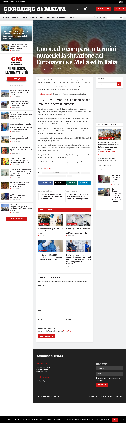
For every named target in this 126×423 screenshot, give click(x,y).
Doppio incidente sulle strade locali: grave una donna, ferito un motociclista (20, 195)
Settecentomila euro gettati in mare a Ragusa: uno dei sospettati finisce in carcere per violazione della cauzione (21, 126)
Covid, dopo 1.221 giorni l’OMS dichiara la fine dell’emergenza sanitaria (78, 231)
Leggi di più (104, 170)
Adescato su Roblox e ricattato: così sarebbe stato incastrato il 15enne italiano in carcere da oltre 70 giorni (20, 172)
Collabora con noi (20, 2)
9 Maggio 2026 (116, 184)
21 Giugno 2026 (103, 154)
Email (40, 319)
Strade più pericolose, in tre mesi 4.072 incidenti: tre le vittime (19, 92)
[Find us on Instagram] (100, 17)
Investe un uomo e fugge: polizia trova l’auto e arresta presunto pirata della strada (19, 160)
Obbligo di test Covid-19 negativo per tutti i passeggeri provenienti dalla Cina (50, 257)
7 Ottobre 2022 (71, 266)
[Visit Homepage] (34, 9)
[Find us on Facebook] (36, 381)
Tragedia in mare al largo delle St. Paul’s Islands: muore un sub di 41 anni (21, 149)
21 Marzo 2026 (116, 204)
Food (42, 17)
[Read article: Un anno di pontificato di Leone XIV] (104, 179)
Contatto (12, 2)
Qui (39, 162)
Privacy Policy (67, 331)
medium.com (47, 168)
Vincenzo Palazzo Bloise (107, 152)
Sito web (69, 319)
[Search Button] (121, 17)
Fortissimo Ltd (41, 363)
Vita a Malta (61, 17)
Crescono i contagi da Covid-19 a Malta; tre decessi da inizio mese (50, 231)
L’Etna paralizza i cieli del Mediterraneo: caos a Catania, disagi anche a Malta (20, 46)
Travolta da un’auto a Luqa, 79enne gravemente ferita (19, 138)
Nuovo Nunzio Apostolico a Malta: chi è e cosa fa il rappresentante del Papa (117, 195)
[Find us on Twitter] (97, 17)
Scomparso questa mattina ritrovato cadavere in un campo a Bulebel (19, 184)
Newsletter (104, 9)
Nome (41, 310)
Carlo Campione (43, 69)
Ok (115, 419)
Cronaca (15, 17)
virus (69, 176)
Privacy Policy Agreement (47, 328)
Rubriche (50, 17)
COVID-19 (56, 173)
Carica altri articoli (16, 219)
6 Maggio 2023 (71, 236)
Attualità (6, 17)
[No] (124, 420)
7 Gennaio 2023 (43, 262)
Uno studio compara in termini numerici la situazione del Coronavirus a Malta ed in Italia (15, 33)
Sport (70, 17)
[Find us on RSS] (104, 17)
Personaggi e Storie (106, 138)
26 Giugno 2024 (43, 236)
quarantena (85, 173)
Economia (33, 17)
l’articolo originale (45, 94)
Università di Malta (59, 176)
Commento (42, 285)
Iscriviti (103, 385)
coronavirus (47, 173)
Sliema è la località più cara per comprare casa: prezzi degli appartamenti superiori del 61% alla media (21, 207)
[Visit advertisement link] (16, 69)
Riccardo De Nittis (45, 176)
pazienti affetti (74, 173)
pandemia (64, 173)
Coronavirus (65, 69)
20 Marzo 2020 (55, 69)
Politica (24, 17)
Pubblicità (5, 2)
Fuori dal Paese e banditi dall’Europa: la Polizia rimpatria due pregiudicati (21, 114)
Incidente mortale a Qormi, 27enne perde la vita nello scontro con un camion (19, 103)
